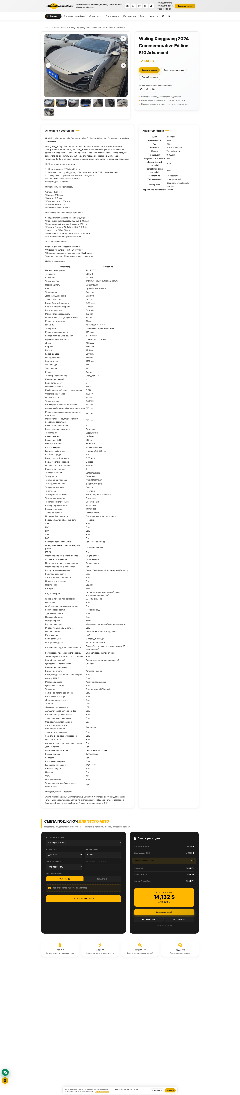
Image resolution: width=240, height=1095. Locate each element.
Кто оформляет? (54, 874)
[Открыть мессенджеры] (5, 1072)
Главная (47, 27)
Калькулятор (129, 16)
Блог (142, 16)
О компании (111, 16)
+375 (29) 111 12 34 (164, 6)
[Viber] (139, 5)
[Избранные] (169, 16)
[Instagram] (145, 5)
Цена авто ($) (91, 849)
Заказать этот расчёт (164, 912)
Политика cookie (102, 1092)
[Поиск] (163, 16)
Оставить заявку (185, 6)
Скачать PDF (150, 919)
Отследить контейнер (74, 16)
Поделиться (181, 919)
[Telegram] (127, 5)
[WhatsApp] (133, 5)
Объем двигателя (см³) (96, 861)
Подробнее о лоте (150, 77)
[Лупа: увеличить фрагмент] (123, 38)
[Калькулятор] (5, 1080)
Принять (170, 1090)
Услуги (95, 16)
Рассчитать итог (83, 899)
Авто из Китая (60, 27)
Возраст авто (52, 849)
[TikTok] (151, 5)
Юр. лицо (102, 879)
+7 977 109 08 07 (163, 9)
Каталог (53, 16)
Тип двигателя (53, 861)
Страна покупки (56, 837)
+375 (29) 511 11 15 (164, 3)
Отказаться (157, 1090)
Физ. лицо (64, 879)
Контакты (153, 16)
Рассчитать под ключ (174, 70)
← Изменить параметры (164, 926)
